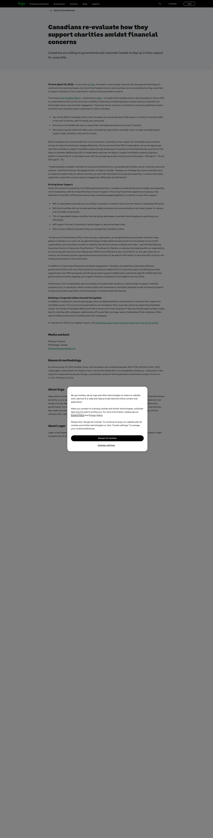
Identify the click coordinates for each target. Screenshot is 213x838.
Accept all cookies (107, 438)
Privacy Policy (96, 415)
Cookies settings (106, 445)
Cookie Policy (77, 415)
